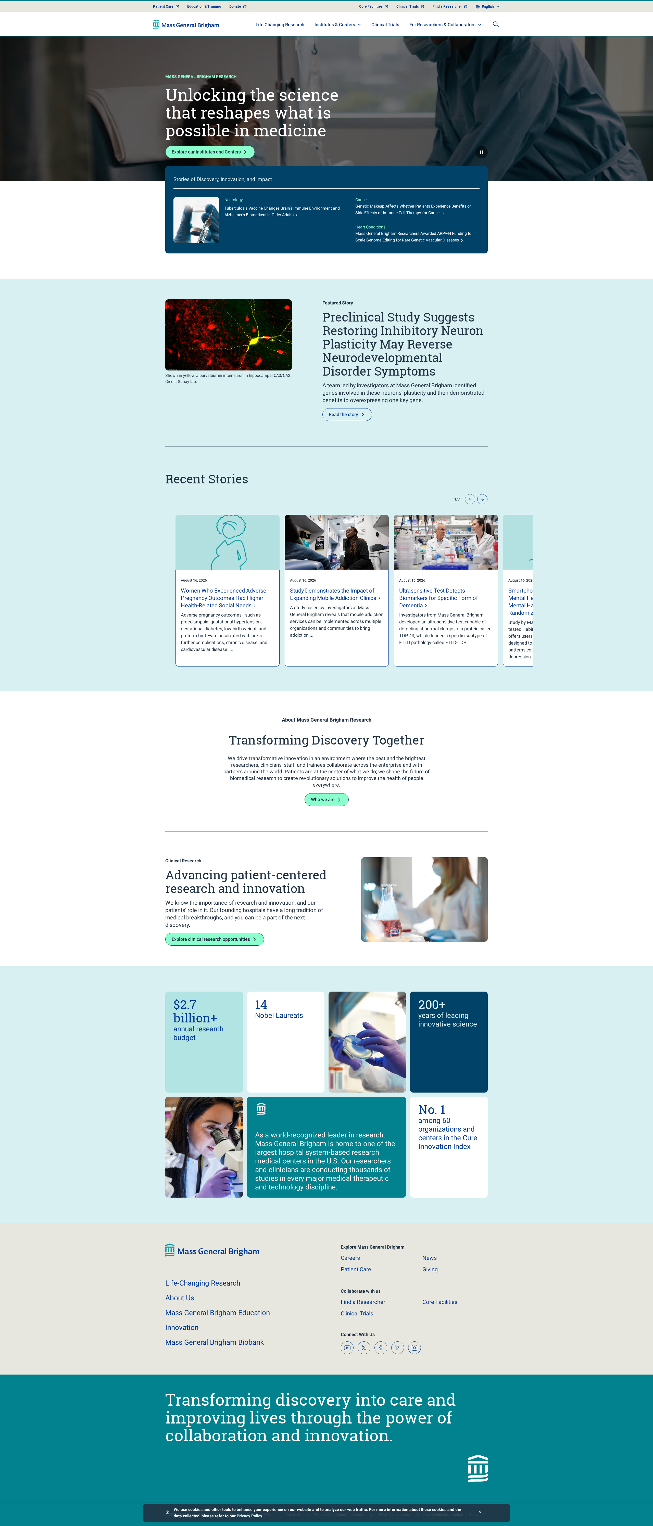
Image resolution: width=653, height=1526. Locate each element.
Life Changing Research (280, 24)
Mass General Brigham (217, 1313)
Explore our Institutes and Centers (206, 152)
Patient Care (163, 6)
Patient (356, 1269)
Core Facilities (371, 6)
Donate (235, 6)
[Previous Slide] (470, 499)
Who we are (323, 799)
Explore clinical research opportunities (211, 939)
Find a (363, 1302)
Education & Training (204, 6)
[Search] (496, 24)
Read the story (343, 414)
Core (439, 1302)
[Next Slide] (482, 499)
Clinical (357, 1313)
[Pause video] (481, 152)
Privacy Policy (249, 1516)
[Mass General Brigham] (186, 24)
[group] (217, 591)
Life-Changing (202, 1283)
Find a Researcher (447, 6)
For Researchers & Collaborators (442, 24)
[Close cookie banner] (480, 1513)
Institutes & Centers (335, 24)
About (179, 1298)
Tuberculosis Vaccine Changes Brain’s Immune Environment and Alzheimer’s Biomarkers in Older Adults (282, 211)
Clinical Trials (407, 6)
